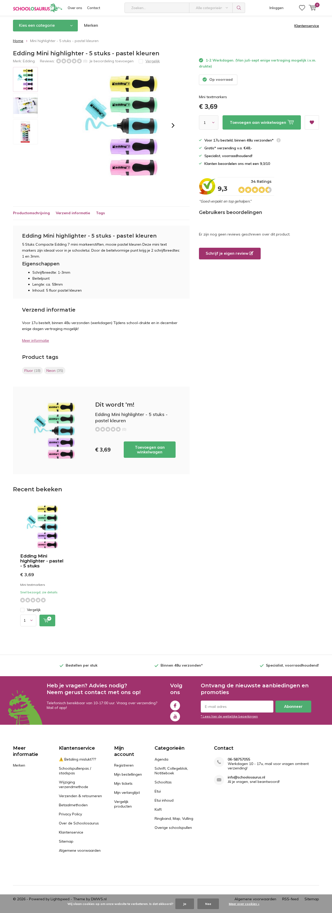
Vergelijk (34, 610)
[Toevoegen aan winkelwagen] (47, 620)
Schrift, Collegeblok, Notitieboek (171, 770)
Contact (93, 8)
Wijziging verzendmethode (73, 784)
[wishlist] (302, 8)
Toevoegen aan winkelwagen (150, 449)
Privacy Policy (70, 814)
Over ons (75, 8)
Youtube (175, 716)
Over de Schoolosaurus (79, 823)
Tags (100, 213)
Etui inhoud (164, 800)
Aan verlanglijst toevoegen (312, 122)
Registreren (124, 765)
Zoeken (239, 8)
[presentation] (173, 125)
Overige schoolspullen (173, 827)
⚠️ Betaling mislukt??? (77, 759)
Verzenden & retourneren (80, 796)
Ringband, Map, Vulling (174, 818)
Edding (29, 61)
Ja (184, 904)
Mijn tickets (123, 783)
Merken (91, 25)
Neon (54, 370)
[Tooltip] (278, 141)
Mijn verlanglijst (127, 792)
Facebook (175, 705)
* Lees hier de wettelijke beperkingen (229, 716)
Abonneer (293, 706)
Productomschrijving (31, 213)
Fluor (32, 370)
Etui (158, 791)
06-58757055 (239, 759)
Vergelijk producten (123, 804)
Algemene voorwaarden (80, 850)
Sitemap (66, 841)
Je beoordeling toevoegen (111, 61)
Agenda (161, 759)
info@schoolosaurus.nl (246, 777)
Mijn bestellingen (128, 774)
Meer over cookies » (244, 904)
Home (18, 40)
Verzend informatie (73, 213)
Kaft (158, 809)
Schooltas (163, 782)
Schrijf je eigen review (228, 253)
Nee (208, 904)
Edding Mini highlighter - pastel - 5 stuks (42, 560)
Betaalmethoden (73, 805)
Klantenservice (306, 25)
